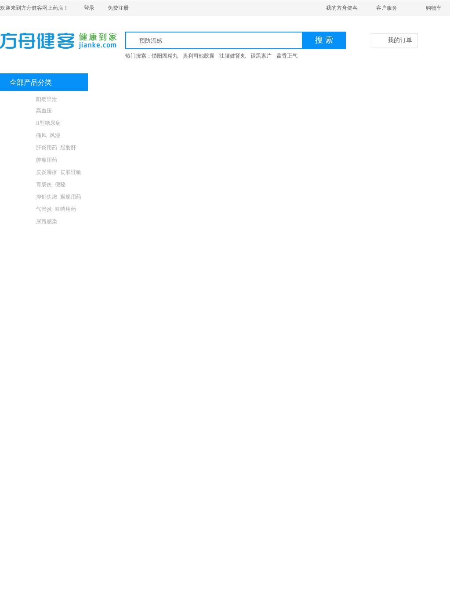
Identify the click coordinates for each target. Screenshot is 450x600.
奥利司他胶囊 (198, 56)
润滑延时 (65, 270)
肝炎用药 (46, 148)
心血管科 (19, 111)
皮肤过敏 (70, 172)
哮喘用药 (65, 209)
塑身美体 (70, 307)
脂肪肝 (68, 148)
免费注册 (118, 8)
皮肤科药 (19, 172)
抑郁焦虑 (46, 197)
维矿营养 (70, 246)
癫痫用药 (70, 197)
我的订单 (400, 40)
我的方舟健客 (342, 8)
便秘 (60, 184)
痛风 (41, 135)
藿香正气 (287, 56)
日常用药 (19, 258)
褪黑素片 (261, 56)
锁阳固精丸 (165, 56)
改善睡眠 (70, 283)
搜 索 (324, 40)
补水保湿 (46, 307)
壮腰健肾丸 (232, 56)
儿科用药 (19, 246)
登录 (89, 8)
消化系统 (19, 184)
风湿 (55, 135)
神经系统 (19, 197)
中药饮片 (46, 283)
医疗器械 (19, 295)
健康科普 (156, 82)
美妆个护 (19, 307)
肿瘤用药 (46, 160)
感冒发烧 (46, 258)
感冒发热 (46, 246)
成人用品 (19, 270)
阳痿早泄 (46, 99)
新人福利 (115, 82)
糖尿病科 (19, 123)
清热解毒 (70, 258)
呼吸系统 (19, 209)
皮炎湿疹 (46, 172)
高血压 (44, 111)
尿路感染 (46, 221)
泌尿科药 (19, 221)
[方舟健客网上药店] (47, 41)
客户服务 (386, 8)
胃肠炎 (44, 184)
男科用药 (19, 99)
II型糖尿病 (48, 123)
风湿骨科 (19, 135)
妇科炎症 (46, 234)
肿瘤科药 (19, 160)
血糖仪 (63, 295)
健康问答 (198, 82)
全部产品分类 (31, 82)
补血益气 (70, 234)
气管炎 (44, 209)
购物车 (434, 8)
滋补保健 (19, 283)
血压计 (44, 295)
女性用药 (19, 234)
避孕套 (44, 270)
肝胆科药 (19, 148)
